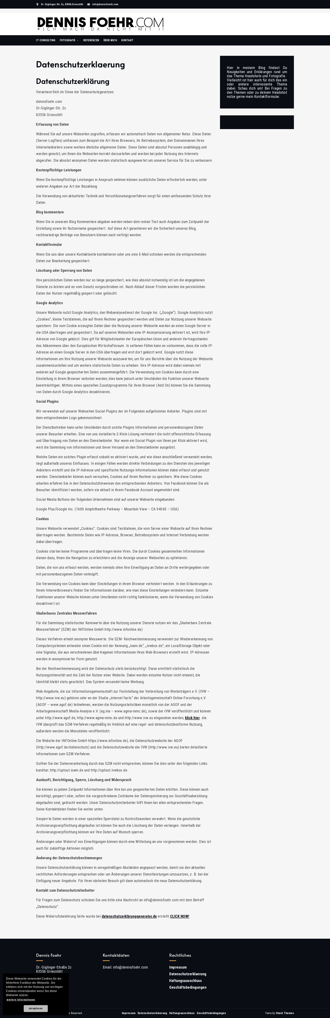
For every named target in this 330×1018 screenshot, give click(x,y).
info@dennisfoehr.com (105, 4)
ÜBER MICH (110, 40)
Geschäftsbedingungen (187, 987)
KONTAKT (127, 40)
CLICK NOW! (179, 916)
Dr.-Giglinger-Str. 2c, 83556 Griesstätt (62, 4)
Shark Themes (285, 1013)
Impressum (178, 967)
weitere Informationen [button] (21, 999)
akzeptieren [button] (36, 1008)
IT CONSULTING (46, 40)
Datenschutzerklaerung (187, 974)
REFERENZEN (91, 40)
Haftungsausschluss (185, 981)
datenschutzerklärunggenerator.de (129, 916)
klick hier (192, 718)
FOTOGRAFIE (67, 40)
